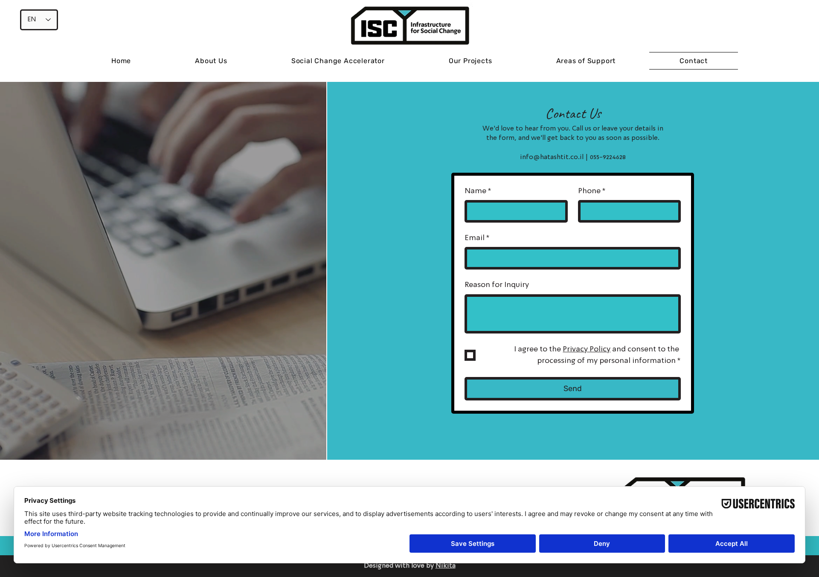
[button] (470, 61)
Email (477, 238)
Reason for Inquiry (497, 285)
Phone (592, 191)
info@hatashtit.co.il (552, 157)
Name (478, 191)
